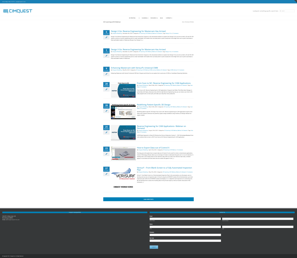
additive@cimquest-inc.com (12, 219)
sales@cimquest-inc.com (21, 1)
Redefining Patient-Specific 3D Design (153, 104)
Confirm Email (225, 220)
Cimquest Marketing (117, 33)
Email (151, 216)
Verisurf (175, 70)
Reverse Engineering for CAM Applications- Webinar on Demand (161, 127)
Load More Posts (148, 199)
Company (152, 232)
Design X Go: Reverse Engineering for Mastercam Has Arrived (138, 31)
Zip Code (152, 238)
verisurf (154, 70)
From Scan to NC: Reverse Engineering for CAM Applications (164, 83)
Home (183, 21)
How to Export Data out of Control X (153, 147)
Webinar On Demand (157, 33)
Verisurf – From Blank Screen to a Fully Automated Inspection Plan (164, 168)
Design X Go (169, 33)
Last (223, 228)
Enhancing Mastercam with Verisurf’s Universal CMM (134, 67)
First (151, 228)
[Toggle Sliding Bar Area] (295, 1)
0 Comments (176, 33)
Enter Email (152, 220)
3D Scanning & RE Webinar (145, 33)
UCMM (150, 70)
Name (151, 224)
